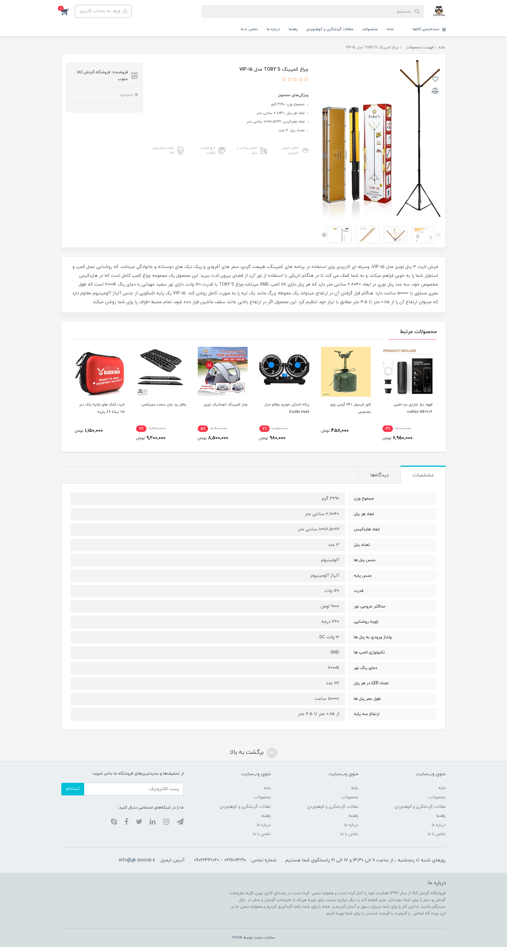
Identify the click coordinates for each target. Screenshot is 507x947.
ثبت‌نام (73, 789)
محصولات (370, 29)
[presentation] (439, 235)
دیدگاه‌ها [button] (379, 475)
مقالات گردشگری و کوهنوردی (329, 29)
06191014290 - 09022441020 (220, 860)
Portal (237, 937)
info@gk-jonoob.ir (137, 860)
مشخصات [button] (423, 475)
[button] (68, 11)
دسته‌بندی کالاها (427, 29)
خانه (390, 29)
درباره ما (273, 29)
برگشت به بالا (247, 752)
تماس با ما (249, 29)
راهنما (293, 29)
